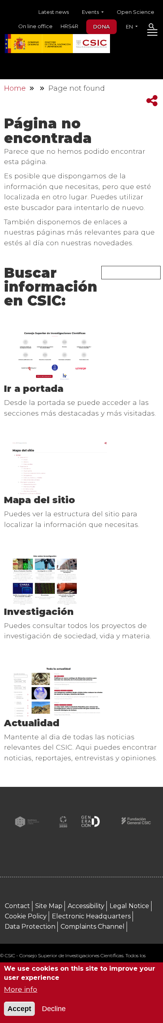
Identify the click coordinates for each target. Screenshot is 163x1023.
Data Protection (30, 926)
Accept (19, 1009)
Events (91, 12)
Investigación (39, 611)
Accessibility (86, 906)
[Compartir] (152, 100)
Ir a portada (33, 388)
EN (130, 26)
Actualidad (31, 723)
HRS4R (69, 26)
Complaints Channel (93, 926)
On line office (35, 26)
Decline (54, 1009)
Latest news (53, 12)
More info (20, 989)
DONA (101, 26)
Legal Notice (129, 906)
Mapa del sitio (39, 500)
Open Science (135, 12)
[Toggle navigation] (152, 34)
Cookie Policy (26, 916)
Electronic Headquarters (91, 916)
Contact (17, 906)
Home (15, 88)
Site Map (49, 906)
